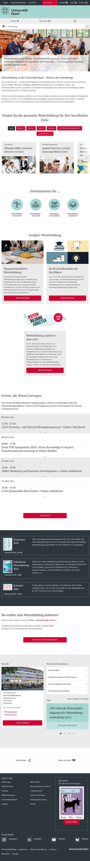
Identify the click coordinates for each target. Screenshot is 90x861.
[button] (45, 433)
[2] (65, 733)
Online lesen (71, 822)
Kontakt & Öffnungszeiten (45, 640)
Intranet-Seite (48, 626)
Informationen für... (49, 3)
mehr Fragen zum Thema (78, 699)
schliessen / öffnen (87, 26)
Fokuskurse (45, 134)
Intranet (33, 804)
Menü (75, 21)
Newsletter (5, 854)
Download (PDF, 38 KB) (13, 552)
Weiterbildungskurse (69, 128)
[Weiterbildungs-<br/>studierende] (36, 203)
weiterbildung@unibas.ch (45, 620)
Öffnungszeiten (10, 712)
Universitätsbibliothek (9, 800)
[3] (69, 733)
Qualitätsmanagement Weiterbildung (62, 677)
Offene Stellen (35, 782)
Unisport (5, 804)
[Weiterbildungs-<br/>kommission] (73, 203)
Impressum (23, 849)
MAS (31, 128)
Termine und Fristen (37, 795)
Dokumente (32, 3)
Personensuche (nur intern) (40, 786)
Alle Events (45, 516)
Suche (71, 3)
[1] (60, 733)
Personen (81, 3)
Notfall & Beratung (8, 795)
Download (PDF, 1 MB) (12, 575)
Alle (11, 128)
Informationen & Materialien (58, 691)
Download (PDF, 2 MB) (13, 594)
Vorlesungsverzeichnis (38, 800)
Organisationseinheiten (18, 3)
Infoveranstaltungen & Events (59, 684)
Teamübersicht (10, 715)
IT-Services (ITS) (36, 791)
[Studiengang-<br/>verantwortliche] (54, 203)
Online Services (7, 786)
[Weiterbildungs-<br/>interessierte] (17, 203)
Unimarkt (5, 791)
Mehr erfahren (22, 298)
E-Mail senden (22, 723)
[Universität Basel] (14, 10)
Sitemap (53, 849)
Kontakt (15, 854)
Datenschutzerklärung (39, 849)
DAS (41, 128)
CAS (51, 128)
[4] (73, 733)
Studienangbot (54, 670)
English (5, 3)
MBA (21, 128)
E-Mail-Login (6, 782)
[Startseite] (4, 26)
